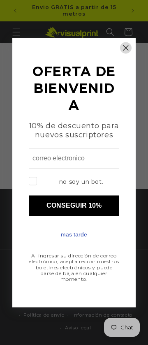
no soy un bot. (81, 181)
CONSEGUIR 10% (74, 205)
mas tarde (74, 234)
